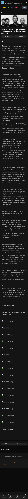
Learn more (3, 2)
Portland (4, 68)
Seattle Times (10, 305)
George (12, 68)
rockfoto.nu (11, 429)
